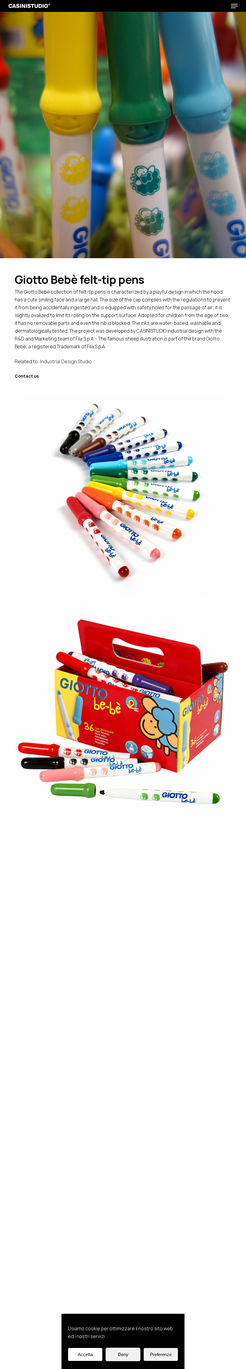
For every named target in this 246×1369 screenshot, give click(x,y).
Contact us (27, 376)
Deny (123, 1354)
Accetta (85, 1354)
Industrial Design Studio (66, 361)
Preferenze (161, 1354)
